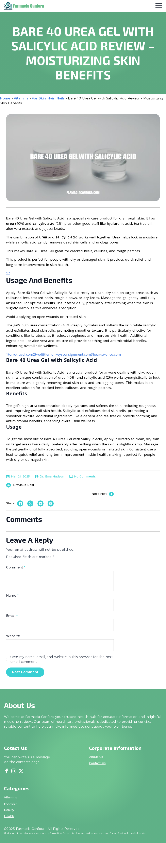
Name (12, 595)
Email (12, 615)
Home (5, 98)
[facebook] (6, 771)
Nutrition (10, 803)
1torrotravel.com (19, 354)
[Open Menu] (158, 6)
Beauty (9, 810)
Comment (15, 567)
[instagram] (13, 771)
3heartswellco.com (106, 354)
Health (9, 816)
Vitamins (21, 98)
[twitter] (21, 771)
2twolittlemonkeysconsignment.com (62, 354)
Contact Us (97, 763)
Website (13, 636)
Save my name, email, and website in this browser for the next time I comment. (61, 659)
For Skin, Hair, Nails (48, 98)
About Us (96, 757)
